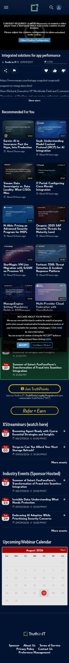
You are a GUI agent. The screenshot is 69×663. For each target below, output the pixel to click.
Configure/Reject (42, 345)
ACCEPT (23, 345)
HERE (59, 328)
